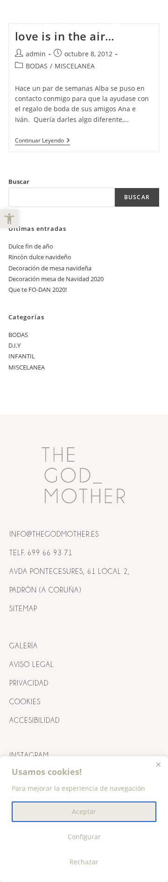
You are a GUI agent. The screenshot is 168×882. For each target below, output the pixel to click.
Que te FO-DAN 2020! (37, 289)
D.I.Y (14, 345)
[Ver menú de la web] (151, 22)
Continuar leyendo (42, 140)
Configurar (84, 836)
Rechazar (84, 861)
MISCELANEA (75, 65)
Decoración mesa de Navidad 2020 (56, 279)
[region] (84, 819)
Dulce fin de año (30, 246)
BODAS (37, 65)
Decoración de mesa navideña (49, 268)
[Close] (158, 764)
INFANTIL (21, 356)
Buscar (18, 181)
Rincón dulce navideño (39, 257)
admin (36, 53)
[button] (9, 218)
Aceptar (84, 811)
